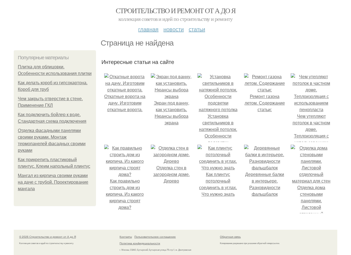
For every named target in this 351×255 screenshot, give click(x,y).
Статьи (197, 29)
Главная (148, 29)
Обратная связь (230, 237)
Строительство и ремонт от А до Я (176, 10)
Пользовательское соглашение (155, 237)
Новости (173, 29)
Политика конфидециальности (140, 243)
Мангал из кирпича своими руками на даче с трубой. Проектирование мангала (53, 182)
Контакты (126, 237)
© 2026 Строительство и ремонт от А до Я (47, 237)
